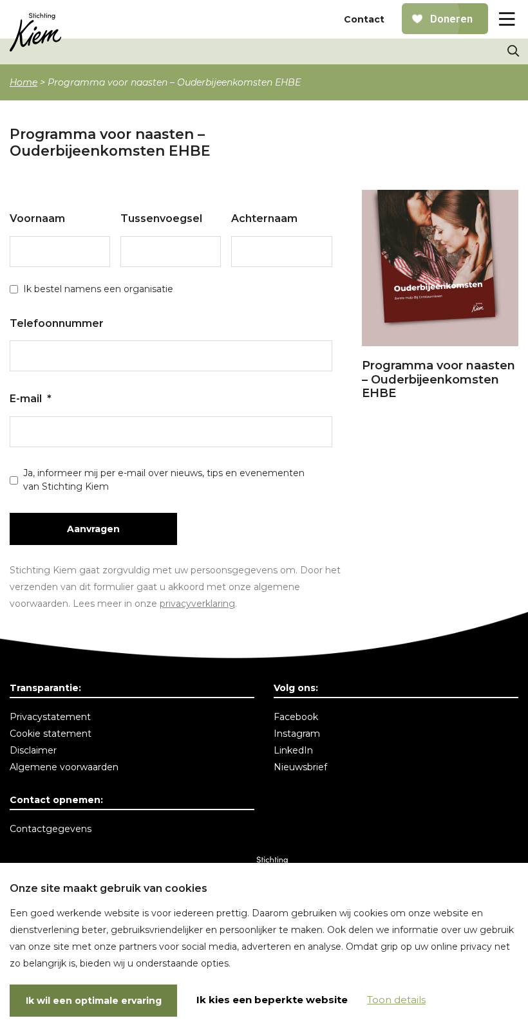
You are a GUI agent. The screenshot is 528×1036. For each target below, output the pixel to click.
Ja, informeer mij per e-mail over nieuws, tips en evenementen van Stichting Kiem (164, 479)
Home (23, 82)
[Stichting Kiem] (35, 32)
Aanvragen (93, 529)
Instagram (297, 733)
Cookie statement (50, 733)
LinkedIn (293, 750)
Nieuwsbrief (300, 767)
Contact (364, 19)
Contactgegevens (50, 829)
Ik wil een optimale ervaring (94, 1000)
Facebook (296, 717)
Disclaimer (33, 750)
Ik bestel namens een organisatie (98, 289)
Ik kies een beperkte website (272, 1000)
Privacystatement (50, 717)
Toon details (396, 1000)
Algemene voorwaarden (64, 767)
